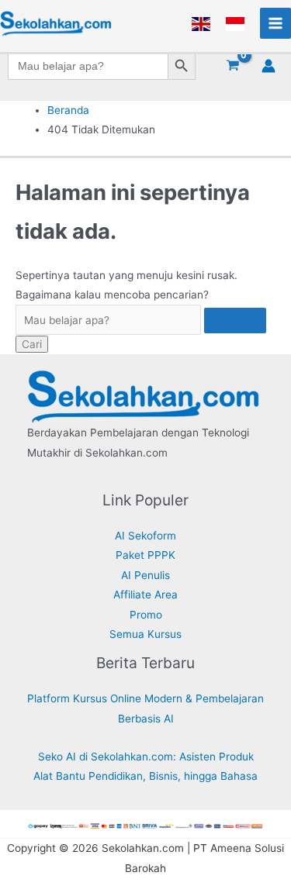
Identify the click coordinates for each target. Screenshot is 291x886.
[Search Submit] (235, 321)
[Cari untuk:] (141, 320)
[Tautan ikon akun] (268, 66)
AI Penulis (145, 575)
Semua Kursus (145, 634)
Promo (146, 614)
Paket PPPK (145, 555)
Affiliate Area (145, 594)
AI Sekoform (145, 535)
